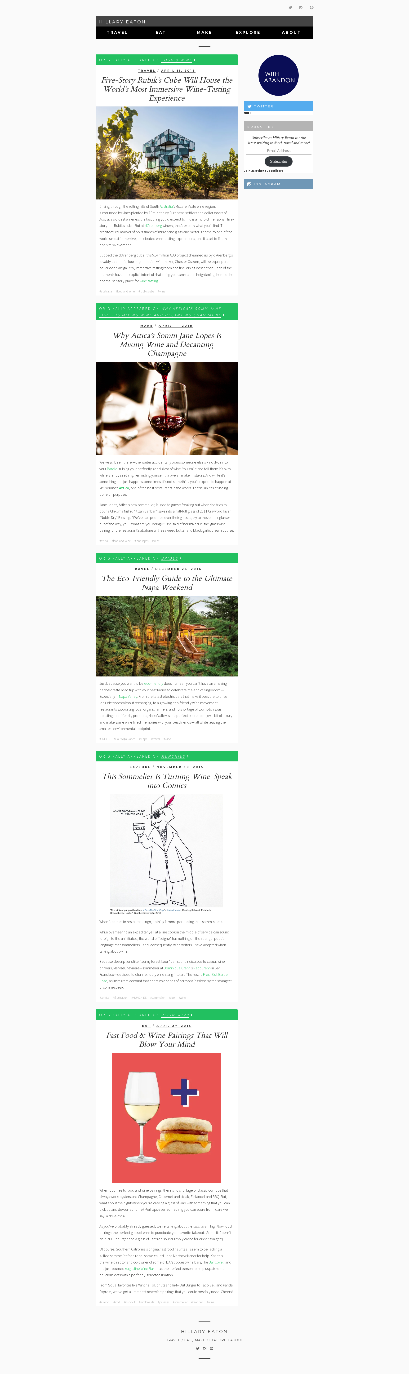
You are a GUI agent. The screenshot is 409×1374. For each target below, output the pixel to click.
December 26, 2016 (178, 569)
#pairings (163, 1302)
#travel (155, 739)
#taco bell (197, 1302)
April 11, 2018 (178, 70)
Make (204, 32)
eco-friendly (153, 683)
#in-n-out (129, 1302)
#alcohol (104, 1302)
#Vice (172, 998)
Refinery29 (175, 1014)
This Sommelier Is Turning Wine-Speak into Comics (167, 781)
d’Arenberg (153, 225)
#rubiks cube (146, 291)
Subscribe (278, 161)
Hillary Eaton (122, 22)
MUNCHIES (173, 756)
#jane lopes (141, 541)
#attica (103, 541)
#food (116, 1302)
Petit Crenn (202, 968)
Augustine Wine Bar (139, 1268)
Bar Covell (217, 1262)
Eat (161, 32)
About (291, 32)
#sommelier (157, 998)
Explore (248, 32)
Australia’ (166, 206)
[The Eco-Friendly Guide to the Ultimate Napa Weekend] (167, 636)
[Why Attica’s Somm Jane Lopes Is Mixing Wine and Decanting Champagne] (167, 408)
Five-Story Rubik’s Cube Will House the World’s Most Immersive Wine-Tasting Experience (166, 89)
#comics (104, 998)
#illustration (120, 998)
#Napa (143, 739)
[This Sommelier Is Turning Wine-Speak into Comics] (167, 854)
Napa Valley (128, 696)
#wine (161, 291)
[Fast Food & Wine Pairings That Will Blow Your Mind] (167, 1118)
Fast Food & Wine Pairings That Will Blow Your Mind (166, 1040)
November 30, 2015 (180, 767)
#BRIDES (104, 739)
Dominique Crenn (177, 968)
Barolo (112, 468)
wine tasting (149, 280)
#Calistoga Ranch (124, 739)
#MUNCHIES (139, 998)
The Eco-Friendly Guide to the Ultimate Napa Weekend (166, 583)
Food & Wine (176, 59)
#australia (105, 291)
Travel (117, 32)
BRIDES (169, 558)
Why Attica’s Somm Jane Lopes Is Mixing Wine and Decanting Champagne (166, 344)
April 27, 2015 (173, 1026)
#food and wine (125, 291)
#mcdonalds (146, 1302)
